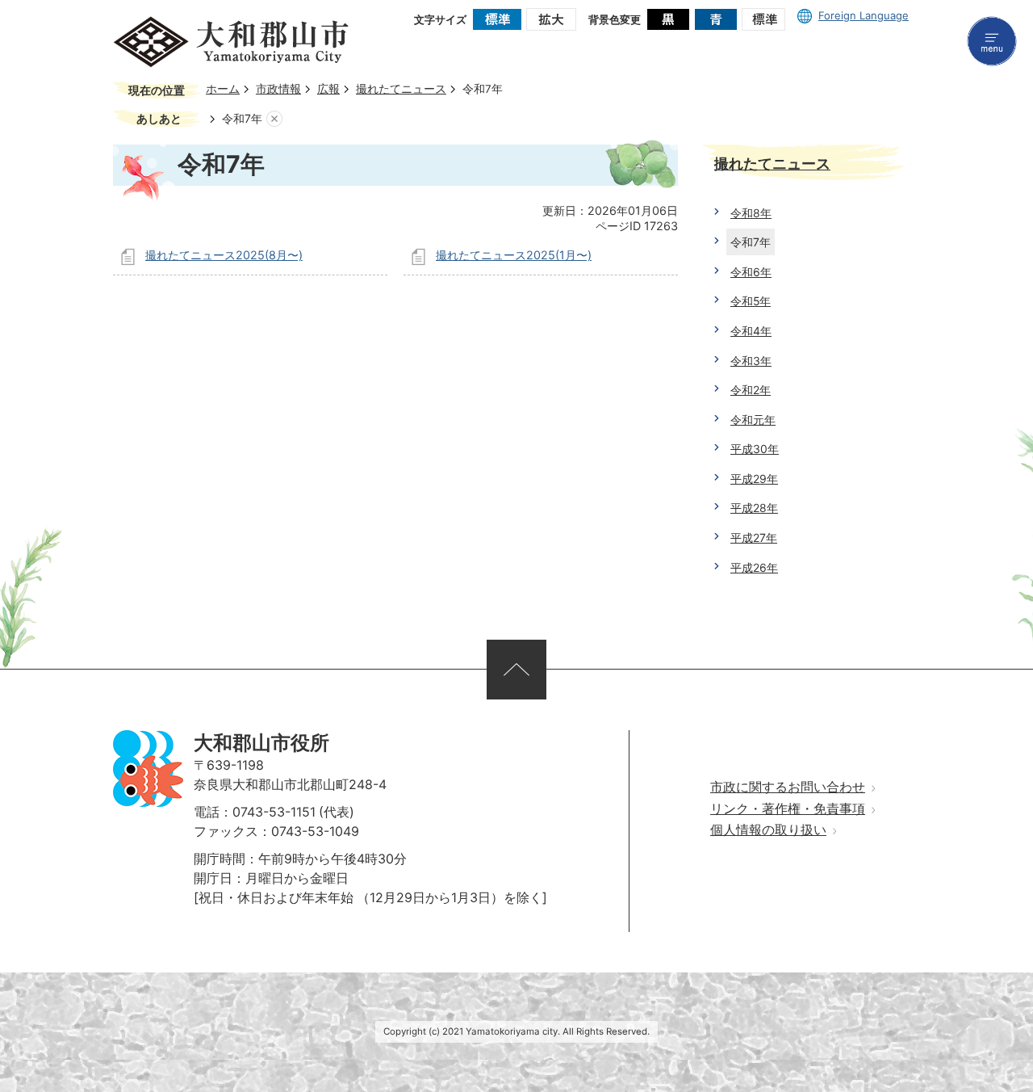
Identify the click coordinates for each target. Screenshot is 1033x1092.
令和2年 (750, 390)
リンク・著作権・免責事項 (787, 809)
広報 (328, 88)
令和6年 (751, 272)
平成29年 (754, 478)
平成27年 (753, 537)
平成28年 (754, 507)
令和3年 (751, 361)
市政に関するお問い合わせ (787, 787)
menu (992, 41)
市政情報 (278, 88)
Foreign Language (863, 15)
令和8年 (751, 213)
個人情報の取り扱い (768, 830)
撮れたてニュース (401, 88)
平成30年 (754, 449)
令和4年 (751, 331)
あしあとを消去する (274, 119)
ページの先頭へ (516, 669)
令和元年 (753, 419)
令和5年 (750, 301)
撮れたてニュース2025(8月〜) (224, 255)
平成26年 (754, 567)
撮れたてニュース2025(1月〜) (514, 255)
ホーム (223, 88)
